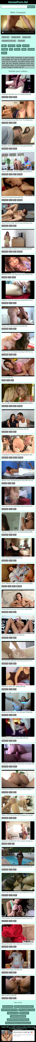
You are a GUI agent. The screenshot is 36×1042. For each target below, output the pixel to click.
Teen (18, 45)
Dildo (24, 49)
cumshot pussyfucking (18, 1016)
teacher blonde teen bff (9, 1010)
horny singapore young (26, 1010)
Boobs (4, 53)
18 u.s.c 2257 (11, 1027)
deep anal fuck (8, 1006)
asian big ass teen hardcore (24, 1006)
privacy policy (21, 1027)
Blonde (17, 49)
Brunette (31, 49)
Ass (11, 49)
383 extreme (24, 1013)
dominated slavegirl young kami (18, 1019)
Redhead (11, 45)
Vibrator (4, 49)
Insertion (26, 45)
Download (21, 41)
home (3, 1027)
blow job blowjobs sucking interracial (18, 1023)
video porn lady (13, 1013)
